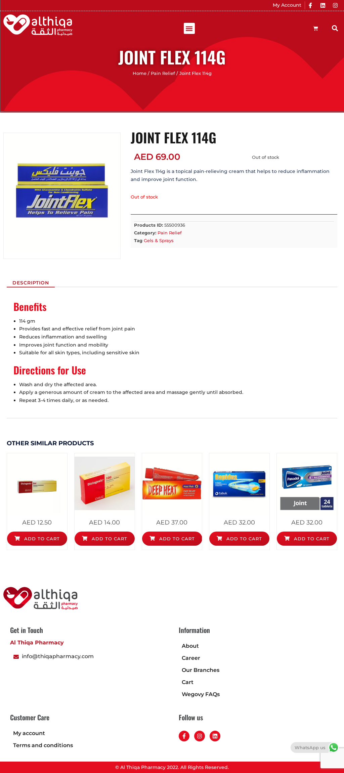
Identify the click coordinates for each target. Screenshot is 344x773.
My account (29, 733)
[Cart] (315, 28)
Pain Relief (163, 73)
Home (139, 73)
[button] (189, 28)
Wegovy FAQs (201, 694)
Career (191, 658)
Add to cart (41, 538)
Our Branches (200, 670)
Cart (188, 682)
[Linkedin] (322, 5)
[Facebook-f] (184, 736)
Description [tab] (30, 283)
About (190, 646)
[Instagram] (335, 5)
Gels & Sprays (159, 240)
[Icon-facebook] (310, 5)
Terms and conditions (43, 745)
